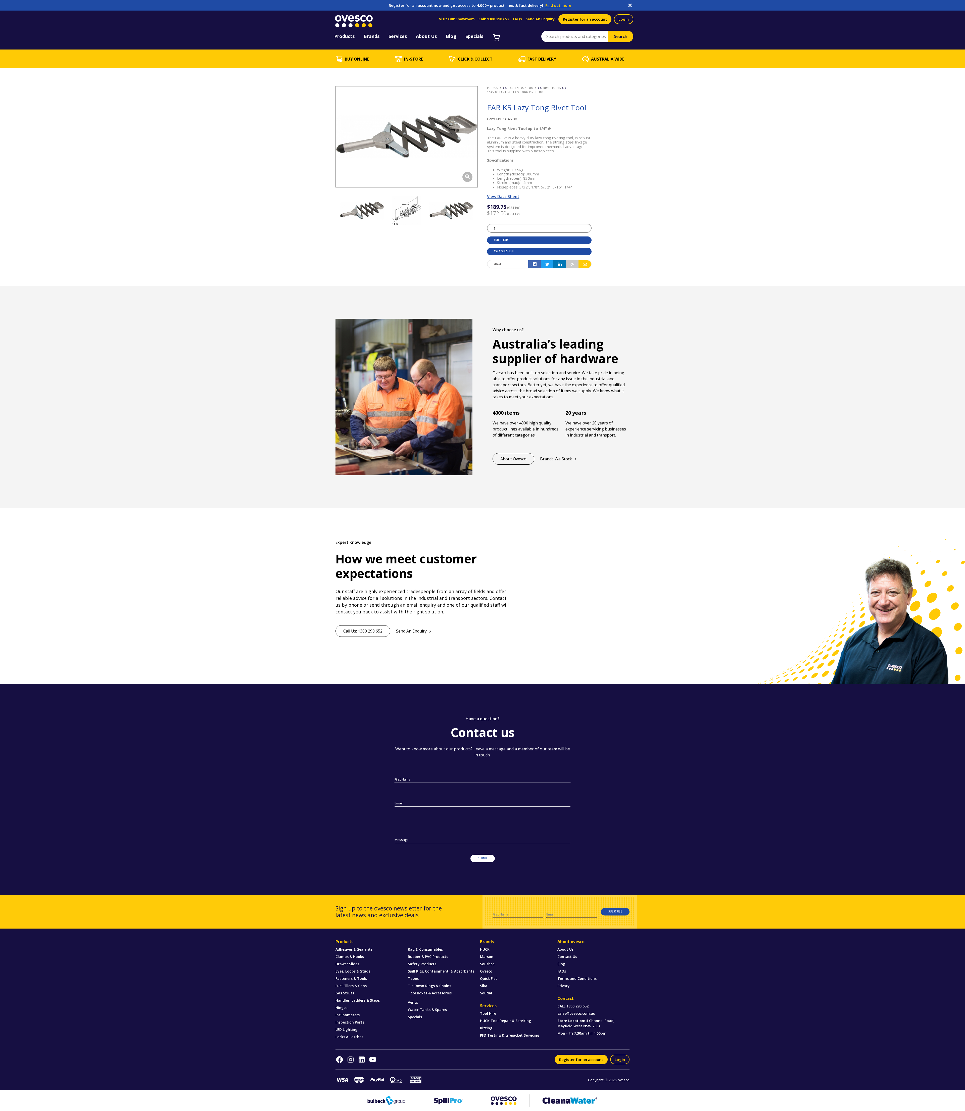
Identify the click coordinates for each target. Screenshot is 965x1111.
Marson (486, 956)
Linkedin (362, 1059)
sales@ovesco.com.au (576, 1013)
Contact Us (567, 956)
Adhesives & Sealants (353, 949)
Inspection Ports (349, 1022)
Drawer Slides (347, 963)
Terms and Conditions (577, 978)
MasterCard (359, 1080)
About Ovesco (513, 459)
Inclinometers (347, 1014)
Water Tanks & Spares (427, 1009)
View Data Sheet (503, 196)
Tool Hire (488, 1013)
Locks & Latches (349, 1036)
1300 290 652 (577, 1006)
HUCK (485, 949)
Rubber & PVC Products (428, 956)
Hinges (341, 1007)
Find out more (558, 5)
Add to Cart (501, 240)
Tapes (413, 978)
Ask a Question (503, 251)
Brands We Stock (556, 459)
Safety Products (422, 963)
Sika (483, 985)
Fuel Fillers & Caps (351, 985)
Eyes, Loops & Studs (352, 971)
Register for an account (585, 19)
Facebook (339, 1059)
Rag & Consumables (425, 949)
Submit (482, 858)
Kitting (486, 1028)
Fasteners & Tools (351, 978)
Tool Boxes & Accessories (430, 993)
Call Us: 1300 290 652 (362, 631)
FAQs (517, 19)
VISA (342, 1080)
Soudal (486, 993)
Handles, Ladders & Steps (357, 1000)
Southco (487, 963)
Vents (413, 1002)
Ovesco (486, 971)
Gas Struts (344, 993)
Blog (561, 963)
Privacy (563, 985)
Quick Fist (488, 978)
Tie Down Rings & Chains (429, 985)
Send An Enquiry (540, 19)
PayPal (377, 1080)
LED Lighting (346, 1029)
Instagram (351, 1059)
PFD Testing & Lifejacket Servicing (509, 1035)
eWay (396, 1080)
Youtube (373, 1059)
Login (623, 19)
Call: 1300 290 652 (493, 19)
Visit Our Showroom (457, 19)
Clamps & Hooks (349, 956)
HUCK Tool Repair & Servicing (505, 1020)
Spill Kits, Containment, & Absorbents (441, 971)
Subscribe (615, 911)
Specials (415, 1017)
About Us (565, 949)
